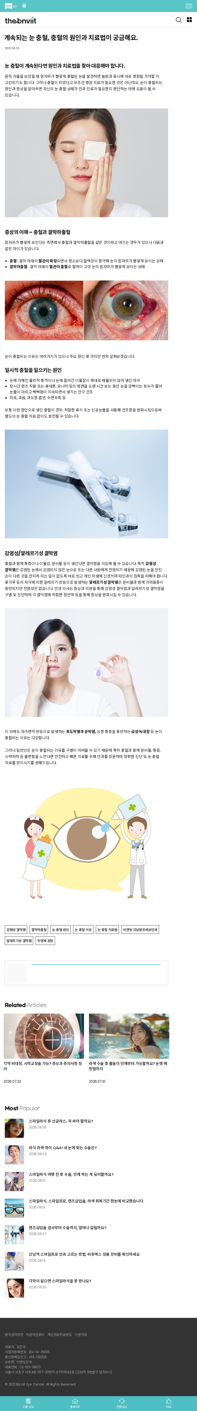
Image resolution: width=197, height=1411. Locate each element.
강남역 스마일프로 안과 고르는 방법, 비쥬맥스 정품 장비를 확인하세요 (84, 1254)
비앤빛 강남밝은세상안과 (140, 929)
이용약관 (81, 1334)
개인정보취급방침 (59, 1334)
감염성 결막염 (15, 929)
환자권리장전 (14, 1334)
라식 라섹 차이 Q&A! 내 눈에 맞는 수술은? (63, 1148)
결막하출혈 (38, 929)
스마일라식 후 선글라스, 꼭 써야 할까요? (61, 1121)
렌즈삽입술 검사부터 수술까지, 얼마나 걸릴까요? (67, 1228)
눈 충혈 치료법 (107, 929)
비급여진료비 (35, 1334)
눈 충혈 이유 (83, 929)
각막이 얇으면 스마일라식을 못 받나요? (60, 1281)
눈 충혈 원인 (60, 929)
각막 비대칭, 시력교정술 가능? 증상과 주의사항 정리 (43, 1066)
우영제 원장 (45, 940)
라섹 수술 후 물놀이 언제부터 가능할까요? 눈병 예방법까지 (128, 1066)
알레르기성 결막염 (18, 940)
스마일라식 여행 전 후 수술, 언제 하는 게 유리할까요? (71, 1174)
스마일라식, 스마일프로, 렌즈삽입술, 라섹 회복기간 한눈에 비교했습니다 (86, 1201)
